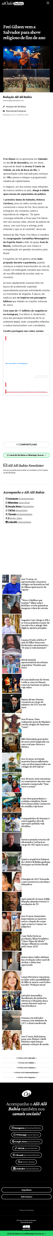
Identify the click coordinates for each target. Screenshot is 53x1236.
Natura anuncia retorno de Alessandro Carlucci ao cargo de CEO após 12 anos (35, 842)
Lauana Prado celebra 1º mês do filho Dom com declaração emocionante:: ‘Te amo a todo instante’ (34, 643)
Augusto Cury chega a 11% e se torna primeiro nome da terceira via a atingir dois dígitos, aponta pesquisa (35, 624)
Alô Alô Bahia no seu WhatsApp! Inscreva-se (26, 1234)
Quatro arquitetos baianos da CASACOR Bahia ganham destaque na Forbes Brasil (35, 862)
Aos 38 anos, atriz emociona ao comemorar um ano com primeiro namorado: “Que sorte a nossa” (35, 782)
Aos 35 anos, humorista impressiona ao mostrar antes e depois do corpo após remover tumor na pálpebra (33, 921)
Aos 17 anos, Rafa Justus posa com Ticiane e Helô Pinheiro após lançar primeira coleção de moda (34, 1040)
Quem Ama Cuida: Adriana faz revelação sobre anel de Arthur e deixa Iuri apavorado (35, 961)
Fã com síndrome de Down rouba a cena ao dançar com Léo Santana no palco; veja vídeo (35, 683)
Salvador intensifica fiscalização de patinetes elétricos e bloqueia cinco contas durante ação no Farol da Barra (34, 1000)
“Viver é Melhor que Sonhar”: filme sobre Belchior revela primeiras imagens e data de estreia (34, 604)
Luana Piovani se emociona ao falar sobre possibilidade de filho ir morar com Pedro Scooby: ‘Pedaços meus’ (35, 980)
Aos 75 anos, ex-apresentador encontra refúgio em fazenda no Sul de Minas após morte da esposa (35, 584)
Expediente (27, 1190)
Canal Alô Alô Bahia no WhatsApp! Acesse (26, 455)
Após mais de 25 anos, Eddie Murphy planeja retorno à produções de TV (35, 901)
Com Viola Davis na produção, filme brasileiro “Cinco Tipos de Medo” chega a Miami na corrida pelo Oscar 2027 (34, 941)
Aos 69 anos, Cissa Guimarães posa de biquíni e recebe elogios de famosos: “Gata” (35, 723)
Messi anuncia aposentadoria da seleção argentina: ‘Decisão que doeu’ (34, 663)
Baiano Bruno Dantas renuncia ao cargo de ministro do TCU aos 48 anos (33, 703)
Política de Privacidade (26, 1210)
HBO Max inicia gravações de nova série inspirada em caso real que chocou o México (35, 743)
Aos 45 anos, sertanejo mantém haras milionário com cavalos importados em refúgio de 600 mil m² (36, 762)
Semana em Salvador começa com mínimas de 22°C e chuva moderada (34, 1020)
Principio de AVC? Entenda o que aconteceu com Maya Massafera (35, 882)
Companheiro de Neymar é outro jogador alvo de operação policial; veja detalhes (35, 822)
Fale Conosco (26, 1196)
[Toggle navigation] (48, 3)
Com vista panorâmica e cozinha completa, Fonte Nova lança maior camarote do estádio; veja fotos (35, 802)
